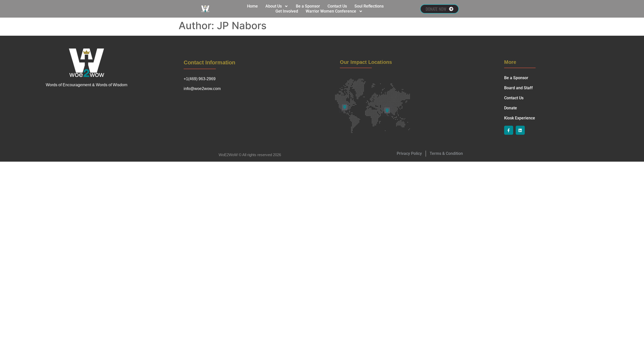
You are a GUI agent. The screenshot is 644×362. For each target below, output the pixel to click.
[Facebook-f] (508, 130)
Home (252, 6)
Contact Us (337, 6)
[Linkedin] (520, 130)
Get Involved (286, 11)
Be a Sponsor (308, 6)
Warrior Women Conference (331, 11)
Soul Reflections (369, 6)
